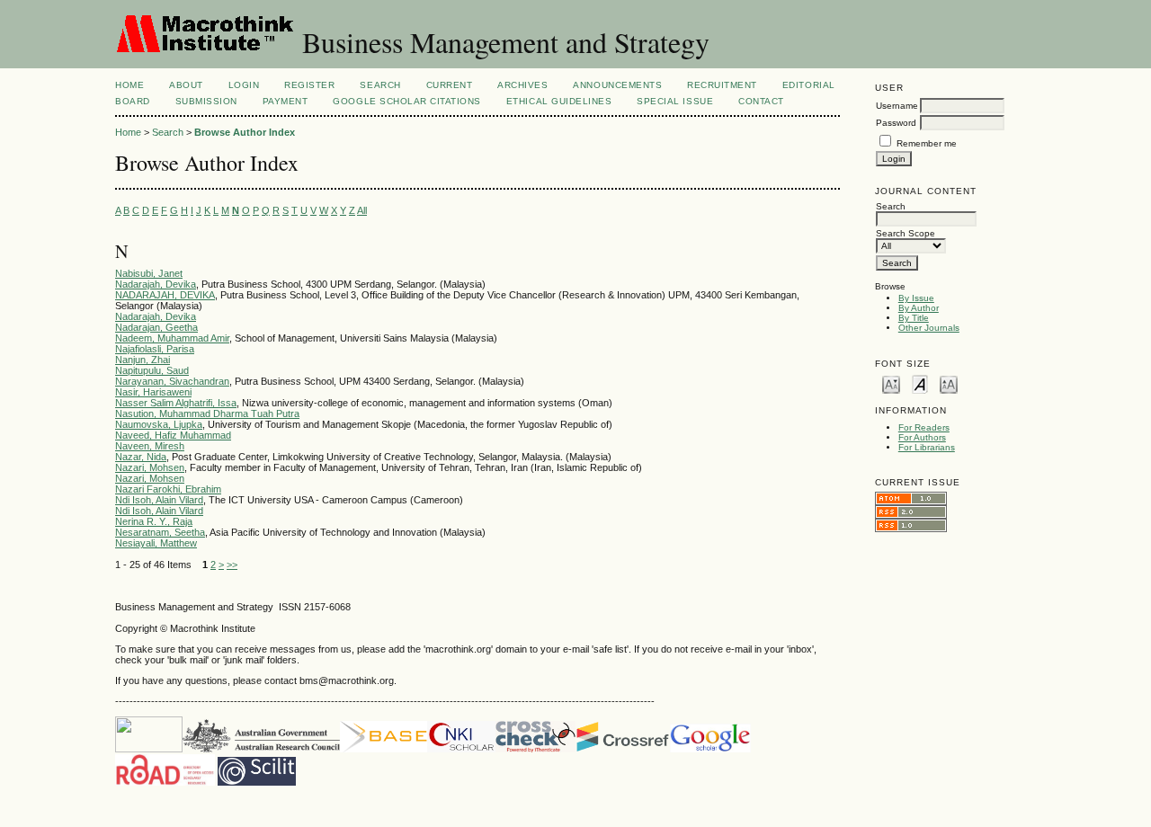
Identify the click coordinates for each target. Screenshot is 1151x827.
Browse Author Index (244, 132)
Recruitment (722, 85)
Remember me (927, 143)
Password (896, 123)
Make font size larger (949, 383)
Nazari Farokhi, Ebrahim (168, 489)
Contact (761, 101)
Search (380, 85)
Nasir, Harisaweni (153, 392)
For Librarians (926, 447)
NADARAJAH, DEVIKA (165, 294)
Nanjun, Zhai (142, 359)
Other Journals (928, 328)
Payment (285, 101)
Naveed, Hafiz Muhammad (173, 435)
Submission (206, 101)
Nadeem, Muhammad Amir (172, 338)
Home (129, 85)
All (362, 210)
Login (244, 85)
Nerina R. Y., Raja (153, 521)
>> (232, 564)
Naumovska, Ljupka (158, 424)
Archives (522, 85)
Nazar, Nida (140, 456)
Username (897, 106)
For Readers (924, 427)
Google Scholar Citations (406, 101)
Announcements (617, 85)
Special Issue (675, 101)
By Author (918, 308)
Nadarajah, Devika (155, 284)
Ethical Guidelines (558, 101)
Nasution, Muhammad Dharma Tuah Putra (207, 413)
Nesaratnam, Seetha (160, 532)
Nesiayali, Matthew (156, 543)
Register (309, 85)
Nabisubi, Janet (149, 273)
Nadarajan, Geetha (156, 327)
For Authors (922, 437)
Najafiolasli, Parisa (154, 348)
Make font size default (920, 383)
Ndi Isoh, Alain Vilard (159, 499)
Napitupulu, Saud (152, 370)
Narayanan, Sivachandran (172, 381)
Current (449, 85)
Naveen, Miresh (149, 445)
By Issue (916, 298)
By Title (913, 318)
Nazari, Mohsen (149, 467)
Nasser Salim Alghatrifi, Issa (175, 402)
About (186, 85)
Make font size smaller (891, 383)
